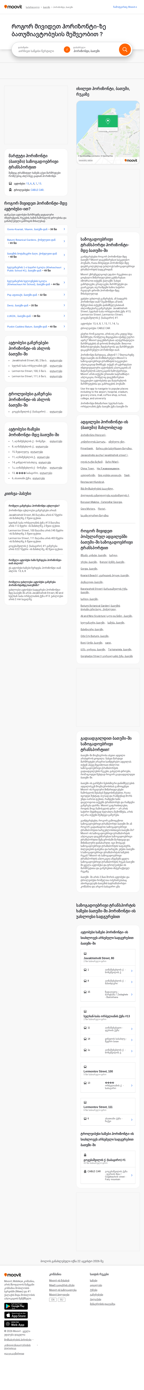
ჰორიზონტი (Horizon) (93, 435)
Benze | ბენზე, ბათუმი (112, 562)
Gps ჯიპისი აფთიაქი (109, 475)
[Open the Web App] (16, 1323)
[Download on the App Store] (16, 1315)
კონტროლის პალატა (93, 441)
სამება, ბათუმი (115, 622)
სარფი (113, 555)
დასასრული (79, 47)
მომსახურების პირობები (17, 1339)
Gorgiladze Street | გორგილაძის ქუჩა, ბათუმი (107, 656)
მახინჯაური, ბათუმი (92, 629)
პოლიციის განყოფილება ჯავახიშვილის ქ (105, 495)
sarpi (108, 642)
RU (61, 1299)
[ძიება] (125, 50)
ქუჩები (93, 1290)
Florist (101, 508)
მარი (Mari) (111, 461)
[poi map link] (108, 133)
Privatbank (87, 448)
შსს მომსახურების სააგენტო (97, 488)
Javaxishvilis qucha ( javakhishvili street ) (104, 455)
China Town (87, 468)
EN (52, 1299)
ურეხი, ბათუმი (89, 562)
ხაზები (93, 1280)
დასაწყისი (23, 47)
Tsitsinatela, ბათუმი (119, 649)
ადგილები (96, 1285)
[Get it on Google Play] (16, 1306)
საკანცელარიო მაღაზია (95, 515)
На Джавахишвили (108, 468)
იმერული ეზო (116, 441)
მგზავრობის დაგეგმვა (102, 1304)
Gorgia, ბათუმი (89, 568)
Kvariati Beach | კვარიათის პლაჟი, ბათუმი (105, 575)
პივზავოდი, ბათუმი (92, 582)
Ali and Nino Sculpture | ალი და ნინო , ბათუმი (106, 616)
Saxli (127, 475)
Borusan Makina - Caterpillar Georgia (101, 502)
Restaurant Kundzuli (92, 482)
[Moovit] (13, 7)
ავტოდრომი (88, 475)
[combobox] (39, 51)
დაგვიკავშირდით (14, 1353)
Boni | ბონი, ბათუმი (91, 642)
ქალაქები (95, 1299)
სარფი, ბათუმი (89, 599)
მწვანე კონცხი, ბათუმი (93, 555)
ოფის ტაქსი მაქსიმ (91, 461)
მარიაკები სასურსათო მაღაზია (114, 448)
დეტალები (56, 360)
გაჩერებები (96, 1294)
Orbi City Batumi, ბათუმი (94, 636)
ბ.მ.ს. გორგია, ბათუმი (93, 649)
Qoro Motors (88, 508)
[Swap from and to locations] (67, 49)
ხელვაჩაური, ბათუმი (92, 622)
